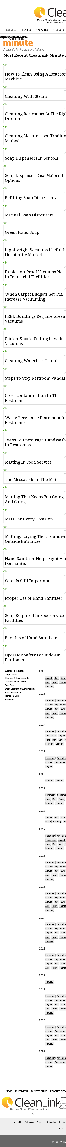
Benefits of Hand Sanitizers (32, 637)
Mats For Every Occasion (29, 519)
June (63, 678)
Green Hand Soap (22, 232)
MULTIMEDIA (21, 1091)
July (56, 678)
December (50, 700)
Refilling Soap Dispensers (30, 197)
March (54, 682)
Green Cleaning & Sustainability (20, 688)
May (54, 740)
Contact (40, 1122)
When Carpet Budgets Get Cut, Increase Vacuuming (34, 297)
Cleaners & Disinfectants (17, 678)
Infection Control (13, 692)
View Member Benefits (39, 1109)
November (50, 795)
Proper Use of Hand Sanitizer (33, 598)
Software (9, 699)
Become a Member (19, 1109)
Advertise (29, 1122)
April (47, 682)
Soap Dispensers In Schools (32, 158)
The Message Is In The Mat (30, 479)
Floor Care (10, 685)
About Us (17, 1122)
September (60, 704)
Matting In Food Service (28, 462)
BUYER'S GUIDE (39, 1091)
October (49, 704)
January (49, 686)
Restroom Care (12, 695)
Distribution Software (15, 681)
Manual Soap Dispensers (29, 215)
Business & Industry (14, 670)
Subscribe (51, 1122)
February (49, 744)
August (48, 678)
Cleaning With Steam (26, 96)
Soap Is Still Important (27, 581)
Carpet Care (11, 674)
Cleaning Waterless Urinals (32, 360)
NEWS (9, 1091)
